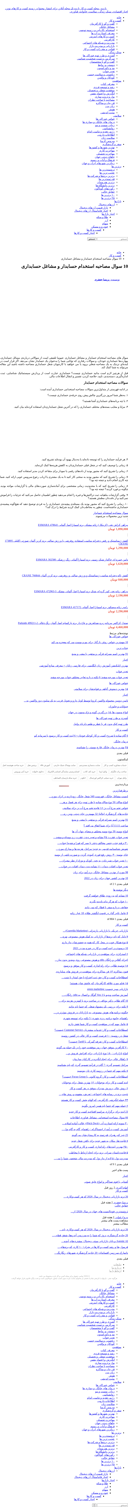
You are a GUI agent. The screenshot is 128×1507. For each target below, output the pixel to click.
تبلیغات (117, 1264)
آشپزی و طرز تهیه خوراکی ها (99, 55)
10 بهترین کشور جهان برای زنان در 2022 (106, 878)
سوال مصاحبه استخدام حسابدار (110, 513)
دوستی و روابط (106, 65)
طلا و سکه (102, 217)
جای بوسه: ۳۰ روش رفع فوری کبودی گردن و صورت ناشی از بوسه (91, 854)
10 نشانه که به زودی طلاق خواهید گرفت (106, 895)
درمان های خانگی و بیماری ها (98, 122)
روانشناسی (108, 128)
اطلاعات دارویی (106, 134)
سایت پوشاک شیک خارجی (65, 765)
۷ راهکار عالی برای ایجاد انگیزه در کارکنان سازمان (100, 1059)
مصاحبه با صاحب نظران (101, 99)
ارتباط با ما (115, 1270)
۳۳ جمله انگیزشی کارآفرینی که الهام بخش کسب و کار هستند (94, 1100)
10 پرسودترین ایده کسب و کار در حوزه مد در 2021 (100, 948)
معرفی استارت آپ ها (103, 33)
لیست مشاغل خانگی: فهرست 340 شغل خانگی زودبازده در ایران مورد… (88, 796)
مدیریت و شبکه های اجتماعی (99, 42)
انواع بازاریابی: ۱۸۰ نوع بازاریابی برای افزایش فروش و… (97, 1053)
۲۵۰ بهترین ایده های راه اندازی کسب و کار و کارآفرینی (98, 1146)
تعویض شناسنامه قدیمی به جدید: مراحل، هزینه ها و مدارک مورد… (92, 849)
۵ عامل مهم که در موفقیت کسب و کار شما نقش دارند (98, 1024)
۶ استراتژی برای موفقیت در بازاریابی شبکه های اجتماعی (97, 954)
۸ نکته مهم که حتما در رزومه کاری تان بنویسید (102, 1070)
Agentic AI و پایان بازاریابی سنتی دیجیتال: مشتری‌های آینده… (94, 1241)
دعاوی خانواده (38, 771)
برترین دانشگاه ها (105, 185)
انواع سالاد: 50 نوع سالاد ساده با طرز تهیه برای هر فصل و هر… (94, 802)
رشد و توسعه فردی (104, 87)
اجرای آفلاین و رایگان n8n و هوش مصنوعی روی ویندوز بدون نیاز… (91, 959)
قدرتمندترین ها (107, 179)
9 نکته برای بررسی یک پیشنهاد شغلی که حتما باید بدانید (98, 1006)
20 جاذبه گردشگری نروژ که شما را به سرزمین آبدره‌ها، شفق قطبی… (90, 1235)
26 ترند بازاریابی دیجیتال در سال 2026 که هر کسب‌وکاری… (96, 1196)
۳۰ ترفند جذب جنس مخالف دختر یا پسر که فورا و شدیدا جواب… (92, 843)
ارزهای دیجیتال (106, 204)
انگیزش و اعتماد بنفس (102, 93)
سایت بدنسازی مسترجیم (89, 765)
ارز (106, 220)
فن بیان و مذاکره (105, 103)
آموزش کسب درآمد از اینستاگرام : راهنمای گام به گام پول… (95, 1129)
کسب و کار (115, 20)
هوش (112, 109)
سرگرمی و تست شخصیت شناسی (96, 58)
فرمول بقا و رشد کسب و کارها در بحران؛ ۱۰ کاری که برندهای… (93, 1247)
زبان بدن (110, 106)
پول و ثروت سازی (105, 96)
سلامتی (117, 115)
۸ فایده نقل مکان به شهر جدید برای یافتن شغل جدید (99, 1140)
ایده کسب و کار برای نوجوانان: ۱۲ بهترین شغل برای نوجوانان (95, 1082)
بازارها (117, 201)
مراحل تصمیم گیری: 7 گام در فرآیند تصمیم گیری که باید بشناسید (92, 1065)
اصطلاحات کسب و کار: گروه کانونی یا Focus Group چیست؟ (95, 1076)
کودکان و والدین (106, 77)
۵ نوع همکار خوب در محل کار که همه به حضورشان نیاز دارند (95, 942)
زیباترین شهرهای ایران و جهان (98, 163)
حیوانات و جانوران (118, 706)
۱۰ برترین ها (108, 195)
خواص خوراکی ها (105, 118)
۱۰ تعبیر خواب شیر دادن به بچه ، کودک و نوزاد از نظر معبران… (93, 860)
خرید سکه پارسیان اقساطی (65, 778)
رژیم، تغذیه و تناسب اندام (101, 131)
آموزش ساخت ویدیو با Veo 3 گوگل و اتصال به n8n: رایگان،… (95, 994)
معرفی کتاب (108, 84)
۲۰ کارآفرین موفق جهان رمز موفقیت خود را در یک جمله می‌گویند (92, 1047)
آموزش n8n (45, 765)
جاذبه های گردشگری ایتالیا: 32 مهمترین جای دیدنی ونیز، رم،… (94, 813)
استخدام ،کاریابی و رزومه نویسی (97, 30)
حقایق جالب (108, 191)
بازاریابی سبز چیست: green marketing (107, 989)
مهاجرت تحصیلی (105, 153)
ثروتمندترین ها (107, 169)
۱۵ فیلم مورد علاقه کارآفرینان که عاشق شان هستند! (99, 983)
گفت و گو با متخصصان (102, 61)
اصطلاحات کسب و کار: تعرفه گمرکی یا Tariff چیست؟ (98, 1041)
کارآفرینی (109, 39)
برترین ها (116, 166)
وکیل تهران (121, 778)
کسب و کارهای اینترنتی (102, 36)
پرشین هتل (31, 765)
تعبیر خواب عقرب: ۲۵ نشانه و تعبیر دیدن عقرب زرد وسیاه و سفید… (90, 837)
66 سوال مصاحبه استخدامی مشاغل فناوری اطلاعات (99, 1117)
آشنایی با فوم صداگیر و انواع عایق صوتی (106, 1181)
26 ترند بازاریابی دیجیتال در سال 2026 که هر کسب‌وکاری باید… (93, 1229)
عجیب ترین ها (107, 172)
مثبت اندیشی (107, 112)
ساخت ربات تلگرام (118, 771)
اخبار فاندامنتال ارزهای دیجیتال (91, 210)
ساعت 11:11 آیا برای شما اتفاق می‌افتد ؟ (106, 825)
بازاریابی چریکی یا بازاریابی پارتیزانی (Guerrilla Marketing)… (95, 930)
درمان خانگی (121, 741)
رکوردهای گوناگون (104, 188)
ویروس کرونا (107, 141)
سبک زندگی (114, 52)
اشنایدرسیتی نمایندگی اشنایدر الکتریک (63, 771)
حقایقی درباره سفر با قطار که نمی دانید (106, 907)
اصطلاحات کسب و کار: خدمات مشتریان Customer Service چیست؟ (91, 1030)
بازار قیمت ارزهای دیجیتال (93, 207)
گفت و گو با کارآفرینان (102, 23)
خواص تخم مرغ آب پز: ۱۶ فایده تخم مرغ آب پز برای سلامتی (95, 808)
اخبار (125, 659)
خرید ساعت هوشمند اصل (13, 765)
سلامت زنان (108, 137)
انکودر (83, 778)
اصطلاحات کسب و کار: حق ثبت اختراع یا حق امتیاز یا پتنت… (95, 977)
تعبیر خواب (109, 71)
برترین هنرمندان (106, 182)
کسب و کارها (94, 229)
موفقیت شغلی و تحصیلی (101, 90)
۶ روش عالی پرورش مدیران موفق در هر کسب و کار (99, 1088)
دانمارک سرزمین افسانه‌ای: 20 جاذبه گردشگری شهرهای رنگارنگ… (91, 1252)
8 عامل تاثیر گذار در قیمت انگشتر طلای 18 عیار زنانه (99, 913)
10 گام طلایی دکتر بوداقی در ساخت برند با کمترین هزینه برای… (93, 1000)
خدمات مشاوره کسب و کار (115, 765)
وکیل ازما (103, 771)
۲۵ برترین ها (108, 198)
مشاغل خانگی (107, 27)
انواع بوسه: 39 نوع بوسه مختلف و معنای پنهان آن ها (100, 831)
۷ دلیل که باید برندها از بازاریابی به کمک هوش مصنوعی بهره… (94, 936)
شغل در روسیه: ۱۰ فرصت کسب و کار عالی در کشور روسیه (94, 1035)
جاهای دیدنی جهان (105, 156)
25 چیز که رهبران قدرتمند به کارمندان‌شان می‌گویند (100, 1135)
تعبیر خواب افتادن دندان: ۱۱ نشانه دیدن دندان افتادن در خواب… (93, 866)
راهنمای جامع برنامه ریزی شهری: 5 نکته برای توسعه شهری (95, 1018)
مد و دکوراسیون (106, 68)
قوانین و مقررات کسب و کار (99, 49)
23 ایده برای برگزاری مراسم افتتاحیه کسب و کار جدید (98, 1111)
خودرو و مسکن (99, 226)
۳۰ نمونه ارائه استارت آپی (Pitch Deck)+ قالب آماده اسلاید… (95, 1123)
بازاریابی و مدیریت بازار (102, 46)
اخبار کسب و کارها (84, 233)
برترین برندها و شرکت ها (101, 176)
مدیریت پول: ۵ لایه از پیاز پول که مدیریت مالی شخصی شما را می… (91, 1158)
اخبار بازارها (108, 214)
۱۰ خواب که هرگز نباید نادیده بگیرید (109, 901)
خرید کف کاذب (89, 771)
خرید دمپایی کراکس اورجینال (101, 778)
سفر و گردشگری (111, 144)
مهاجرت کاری (107, 150)
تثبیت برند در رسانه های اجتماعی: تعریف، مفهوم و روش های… (93, 1094)
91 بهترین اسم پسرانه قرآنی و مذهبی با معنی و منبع (100, 819)
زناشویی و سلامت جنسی (101, 74)
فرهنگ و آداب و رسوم (102, 160)
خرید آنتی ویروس (21, 771)
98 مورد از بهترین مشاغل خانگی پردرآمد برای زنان (100, 872)
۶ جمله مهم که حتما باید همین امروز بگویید (105, 1105)
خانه (119, 17)
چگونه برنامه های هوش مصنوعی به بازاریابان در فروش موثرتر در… (91, 1012)
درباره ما (116, 1267)
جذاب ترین (122, 648)
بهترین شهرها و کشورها (102, 147)
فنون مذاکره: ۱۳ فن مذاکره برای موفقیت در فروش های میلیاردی (92, 971)
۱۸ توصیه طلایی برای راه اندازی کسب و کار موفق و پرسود (96, 965)
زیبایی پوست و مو (105, 125)
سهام (105, 223)
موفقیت (116, 80)
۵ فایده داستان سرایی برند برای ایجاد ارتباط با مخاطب (98, 1152)
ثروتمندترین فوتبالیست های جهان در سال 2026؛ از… (99, 1211)
